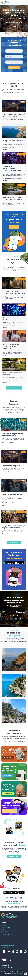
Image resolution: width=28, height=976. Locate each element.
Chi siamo (3, 925)
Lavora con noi (4, 931)
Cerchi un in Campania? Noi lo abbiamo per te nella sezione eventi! (14, 43)
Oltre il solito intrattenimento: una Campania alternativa (12, 168)
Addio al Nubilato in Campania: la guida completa (11, 346)
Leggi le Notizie (8, 757)
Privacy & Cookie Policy (17, 973)
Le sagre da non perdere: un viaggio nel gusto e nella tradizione (13, 527)
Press (2, 929)
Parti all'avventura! (9, 811)
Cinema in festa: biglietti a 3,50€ (13, 319)
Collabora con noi (5, 927)
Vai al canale (7, 775)
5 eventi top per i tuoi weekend (12, 494)
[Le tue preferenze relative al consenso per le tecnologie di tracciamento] (25, 974)
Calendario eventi (5, 947)
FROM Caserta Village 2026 (14, 114)
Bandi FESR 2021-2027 (6, 935)
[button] (1, 18)
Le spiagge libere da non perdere (13, 141)
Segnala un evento (5, 944)
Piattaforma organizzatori (7, 945)
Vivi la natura (8, 793)
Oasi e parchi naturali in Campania (12, 374)
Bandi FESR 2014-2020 (6, 933)
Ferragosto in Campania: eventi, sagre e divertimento (12, 435)
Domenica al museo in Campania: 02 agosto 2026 (14, 292)
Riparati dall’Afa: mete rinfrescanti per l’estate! (13, 198)
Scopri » (5, 149)
